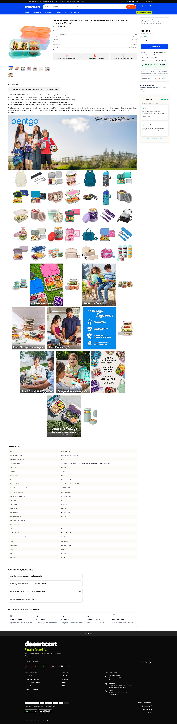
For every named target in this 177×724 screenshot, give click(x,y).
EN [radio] (118, 1)
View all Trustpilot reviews (154, 139)
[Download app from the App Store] (45, 711)
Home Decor (37, 12)
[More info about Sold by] (165, 52)
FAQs (149, 713)
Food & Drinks (49, 12)
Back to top (88, 634)
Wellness (27, 12)
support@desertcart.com (117, 687)
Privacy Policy (146, 706)
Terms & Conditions (144, 703)
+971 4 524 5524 (114, 695)
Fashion (59, 12)
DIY (66, 12)
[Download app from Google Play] (31, 711)
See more (56, 50)
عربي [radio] (121, 2)
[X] (146, 662)
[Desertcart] (32, 7)
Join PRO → (143, 92)
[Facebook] (150, 662)
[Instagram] (142, 662)
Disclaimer (147, 709)
